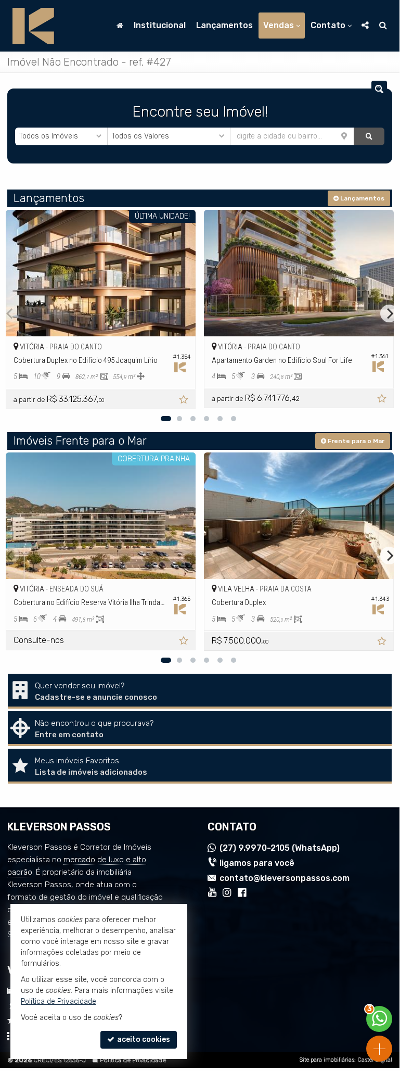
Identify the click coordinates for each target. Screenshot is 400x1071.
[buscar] (369, 136)
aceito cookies (142, 1039)
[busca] (383, 25)
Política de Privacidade (133, 1060)
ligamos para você (257, 863)
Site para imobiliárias (326, 1059)
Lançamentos (224, 25)
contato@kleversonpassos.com (285, 878)
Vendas (278, 25)
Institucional (160, 25)
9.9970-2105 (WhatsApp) (280, 848)
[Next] (389, 313)
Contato (328, 25)
